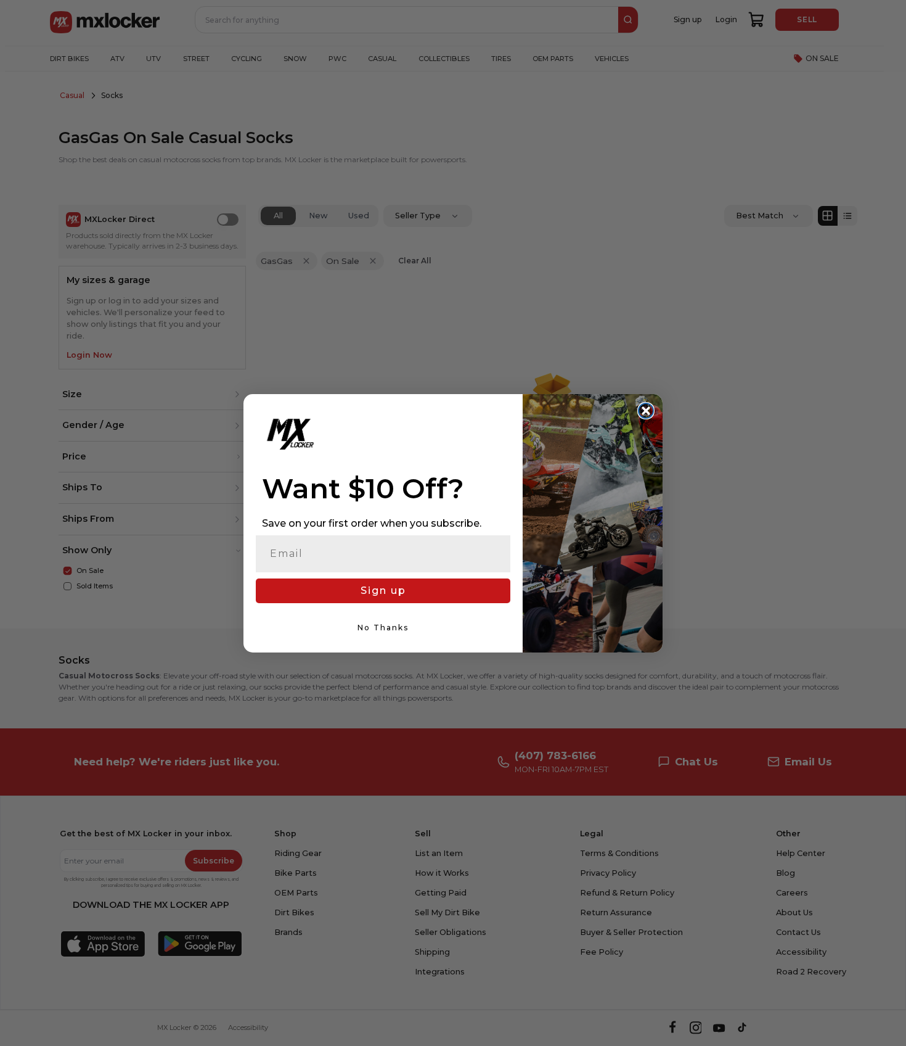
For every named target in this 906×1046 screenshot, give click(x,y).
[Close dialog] (646, 410)
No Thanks (383, 627)
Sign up (383, 590)
